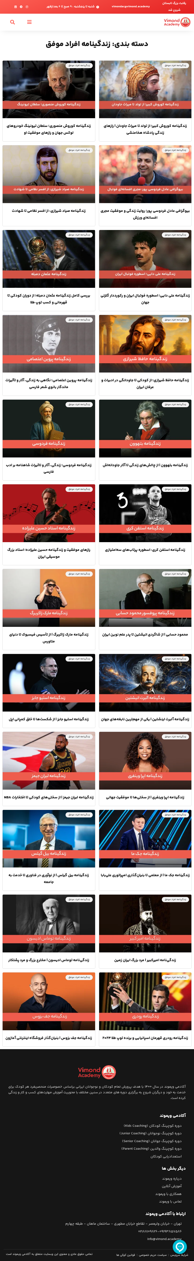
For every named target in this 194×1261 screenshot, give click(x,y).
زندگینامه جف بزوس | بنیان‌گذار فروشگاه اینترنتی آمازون (48, 1038)
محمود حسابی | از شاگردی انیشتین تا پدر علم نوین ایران (145, 635)
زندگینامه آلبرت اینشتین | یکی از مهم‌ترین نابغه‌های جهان (145, 719)
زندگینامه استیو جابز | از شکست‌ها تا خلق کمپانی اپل (49, 719)
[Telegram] (21, 7)
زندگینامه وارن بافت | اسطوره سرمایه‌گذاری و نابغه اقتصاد (48, 1195)
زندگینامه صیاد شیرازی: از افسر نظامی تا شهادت (49, 211)
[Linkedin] (15, 7)
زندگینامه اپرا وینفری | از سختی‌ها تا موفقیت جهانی (145, 797)
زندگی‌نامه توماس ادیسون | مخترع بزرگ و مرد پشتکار (48, 960)
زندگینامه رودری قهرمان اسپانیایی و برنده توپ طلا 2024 (145, 1038)
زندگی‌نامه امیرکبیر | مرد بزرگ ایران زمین (145, 960)
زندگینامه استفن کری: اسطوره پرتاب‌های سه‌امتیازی (145, 550)
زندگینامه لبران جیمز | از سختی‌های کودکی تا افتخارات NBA (49, 797)
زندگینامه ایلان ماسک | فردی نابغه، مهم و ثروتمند (145, 1116)
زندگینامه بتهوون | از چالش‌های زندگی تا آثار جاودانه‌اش (145, 465)
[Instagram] (27, 7)
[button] (29, 22)
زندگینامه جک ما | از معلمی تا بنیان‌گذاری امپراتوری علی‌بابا (145, 875)
